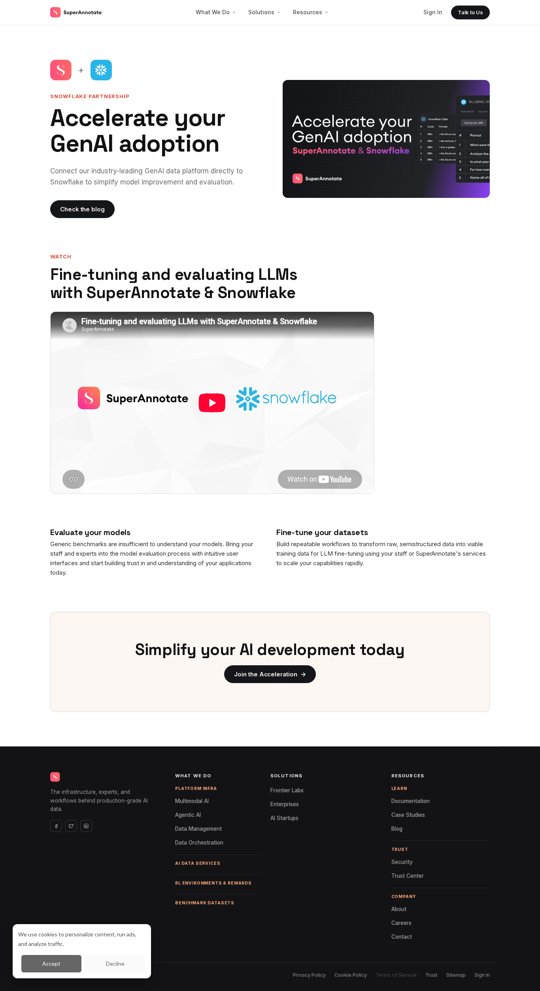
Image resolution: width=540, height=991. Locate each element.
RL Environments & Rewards (213, 883)
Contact (404, 937)
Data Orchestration (201, 842)
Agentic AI (190, 815)
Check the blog (82, 209)
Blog (399, 829)
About (401, 909)
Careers (403, 923)
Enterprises (287, 804)
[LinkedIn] (86, 826)
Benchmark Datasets (204, 903)
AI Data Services (197, 863)
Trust (431, 975)
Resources (307, 12)
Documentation (151, 209)
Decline (115, 963)
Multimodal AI (194, 801)
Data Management (201, 829)
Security (404, 862)
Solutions (261, 12)
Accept (51, 963)
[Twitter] (71, 826)
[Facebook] (56, 826)
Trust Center (410, 876)
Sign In (432, 12)
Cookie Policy (350, 975)
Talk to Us (470, 12)
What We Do (213, 12)
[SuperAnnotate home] (76, 12)
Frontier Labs (289, 790)
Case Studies (410, 815)
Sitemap (456, 975)
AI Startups (286, 818)
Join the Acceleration (270, 674)
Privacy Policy (309, 975)
